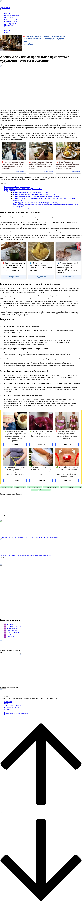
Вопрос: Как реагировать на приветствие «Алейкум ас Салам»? (36, 196)
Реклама (7, 704)
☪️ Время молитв (10, 628)
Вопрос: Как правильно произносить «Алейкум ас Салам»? (34, 194)
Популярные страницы (12, 707)
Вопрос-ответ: (9, 191)
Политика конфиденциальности (16, 713)
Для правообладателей (12, 705)
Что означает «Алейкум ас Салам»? (17, 187)
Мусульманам (9, 17)
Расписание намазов (11, 15)
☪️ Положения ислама (12, 626)
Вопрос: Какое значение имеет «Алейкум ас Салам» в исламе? (35, 202)
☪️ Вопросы (8, 624)
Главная (7, 13)
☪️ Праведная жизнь (12, 632)
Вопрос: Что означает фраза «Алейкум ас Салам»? (31, 192)
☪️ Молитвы (9, 637)
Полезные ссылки (10, 21)
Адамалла (12, 23)
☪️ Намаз (7, 635)
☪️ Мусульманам (10, 630)
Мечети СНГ (9, 25)
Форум (6, 27)
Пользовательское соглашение (15, 715)
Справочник (8, 709)
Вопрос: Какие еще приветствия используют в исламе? (33, 208)
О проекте (8, 702)
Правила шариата (10, 19)
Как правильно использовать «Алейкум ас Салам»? (23, 189)
